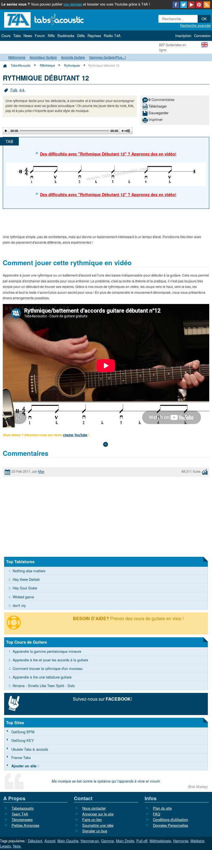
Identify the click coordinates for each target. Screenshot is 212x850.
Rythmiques (72, 65)
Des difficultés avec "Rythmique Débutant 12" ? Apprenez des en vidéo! (108, 154)
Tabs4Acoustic (21, 65)
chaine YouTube (75, 434)
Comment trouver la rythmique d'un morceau (48, 668)
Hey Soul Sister (25, 588)
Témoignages (22, 819)
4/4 (21, 89)
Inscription (183, 35)
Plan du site (162, 808)
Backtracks (65, 35)
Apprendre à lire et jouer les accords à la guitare (50, 659)
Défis (81, 35)
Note (16, 846)
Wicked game (23, 596)
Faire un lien (92, 819)
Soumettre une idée (97, 825)
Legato (5, 846)
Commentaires (161, 99)
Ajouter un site (23, 765)
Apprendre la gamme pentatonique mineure (47, 651)
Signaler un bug (94, 830)
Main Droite (125, 840)
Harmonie (180, 840)
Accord (49, 840)
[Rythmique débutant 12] (106, 173)
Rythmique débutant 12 (103, 65)
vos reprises (72, 4)
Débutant (35, 840)
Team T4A (20, 814)
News (27, 35)
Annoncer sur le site (97, 814)
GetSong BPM (23, 731)
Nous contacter (94, 808)
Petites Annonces (25, 825)
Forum (40, 35)
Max (41, 471)
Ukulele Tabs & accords (29, 749)
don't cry (19, 605)
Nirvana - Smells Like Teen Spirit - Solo (44, 685)
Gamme (107, 840)
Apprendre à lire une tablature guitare (42, 677)
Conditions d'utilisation (170, 819)
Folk (13, 89)
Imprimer (156, 119)
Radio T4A (112, 35)
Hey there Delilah (26, 579)
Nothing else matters (29, 570)
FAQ (156, 814)
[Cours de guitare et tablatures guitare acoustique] (52, 19)
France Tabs (21, 757)
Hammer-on (90, 840)
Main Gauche (67, 840)
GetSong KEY (22, 740)
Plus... (120, 57)
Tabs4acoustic (23, 808)
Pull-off (141, 840)
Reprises (94, 35)
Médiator (197, 840)
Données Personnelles (170, 825)
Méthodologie (160, 840)
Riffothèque (47, 65)
